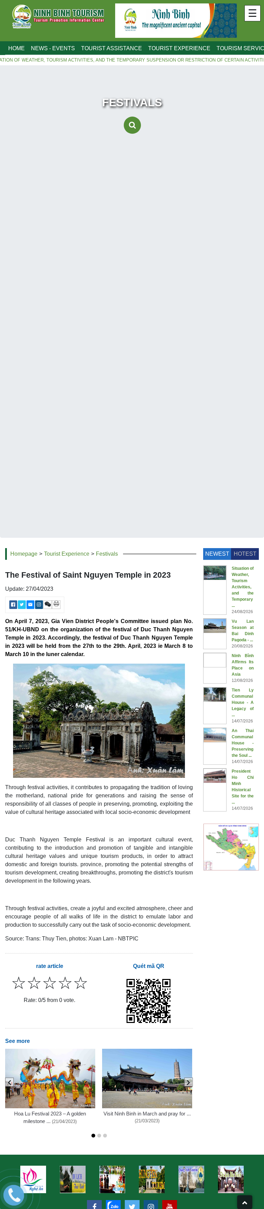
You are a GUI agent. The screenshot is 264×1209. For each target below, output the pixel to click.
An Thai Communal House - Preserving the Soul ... (243, 743)
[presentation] (9, 1082)
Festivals (107, 554)
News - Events (53, 48)
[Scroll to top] (244, 1202)
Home (16, 48)
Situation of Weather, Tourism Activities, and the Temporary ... (243, 587)
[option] (73, 1179)
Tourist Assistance (111, 48)
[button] (93, 1135)
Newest (217, 554)
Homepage (23, 554)
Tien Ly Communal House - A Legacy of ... (243, 702)
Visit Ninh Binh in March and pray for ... (147, 1114)
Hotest (245, 554)
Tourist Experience (179, 48)
